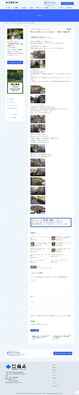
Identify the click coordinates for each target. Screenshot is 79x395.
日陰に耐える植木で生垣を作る (57, 254)
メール (32, 302)
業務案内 (54, 367)
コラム (54, 380)
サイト (31, 308)
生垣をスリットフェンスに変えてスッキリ (59, 260)
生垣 (51, 267)
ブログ (54, 383)
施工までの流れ (10, 102)
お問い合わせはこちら (68, 3)
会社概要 (54, 378)
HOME (54, 365)
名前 (32, 296)
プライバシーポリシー (12, 105)
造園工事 (69, 29)
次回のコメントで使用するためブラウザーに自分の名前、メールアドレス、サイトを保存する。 (50, 316)
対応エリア (55, 375)
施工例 (54, 372)
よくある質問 (10, 99)
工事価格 (54, 370)
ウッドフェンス (41, 267)
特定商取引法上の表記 (12, 108)
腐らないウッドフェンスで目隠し (36, 260)
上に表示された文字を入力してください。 (39, 324)
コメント (33, 280)
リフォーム (47, 267)
